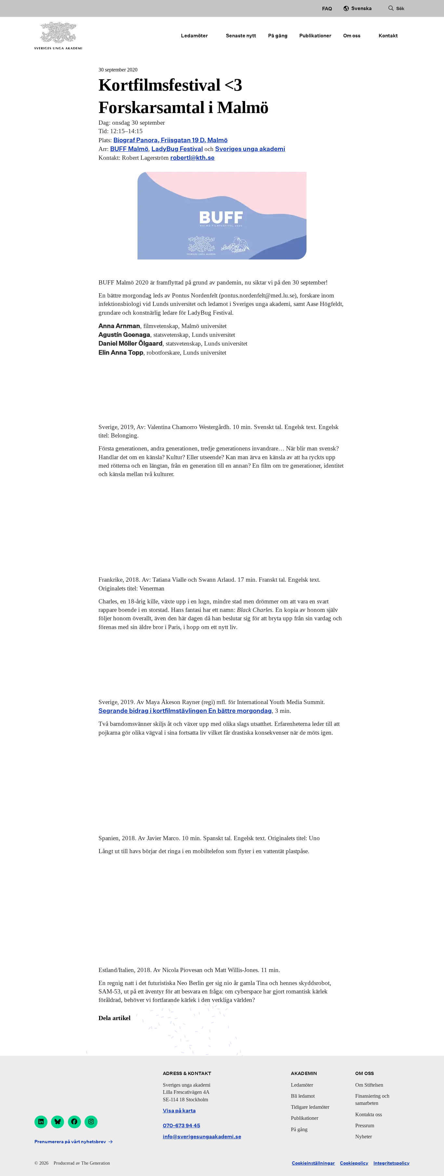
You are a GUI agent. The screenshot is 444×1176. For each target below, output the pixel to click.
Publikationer (315, 35)
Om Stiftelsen (369, 1085)
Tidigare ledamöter (310, 1107)
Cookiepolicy (354, 1163)
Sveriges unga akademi (250, 149)
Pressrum (364, 1125)
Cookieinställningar (313, 1163)
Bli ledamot (303, 1096)
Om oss (351, 35)
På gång (278, 35)
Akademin (304, 1073)
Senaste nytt (241, 35)
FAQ (327, 8)
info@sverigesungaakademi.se (202, 1136)
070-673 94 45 (181, 1125)
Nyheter (363, 1136)
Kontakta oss (368, 1114)
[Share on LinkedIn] (138, 1035)
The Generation (95, 1163)
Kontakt (388, 35)
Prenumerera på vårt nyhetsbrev (70, 1141)
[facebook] (74, 1122)
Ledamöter (194, 35)
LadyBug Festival (177, 149)
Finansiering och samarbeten (372, 1099)
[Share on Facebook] (104, 1035)
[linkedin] (40, 1122)
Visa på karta (179, 1110)
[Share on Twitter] (121, 1035)
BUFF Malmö (129, 149)
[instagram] (91, 1122)
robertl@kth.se (192, 157)
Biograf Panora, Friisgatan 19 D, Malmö (170, 140)
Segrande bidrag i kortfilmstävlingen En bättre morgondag (185, 710)
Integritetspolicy (391, 1163)
